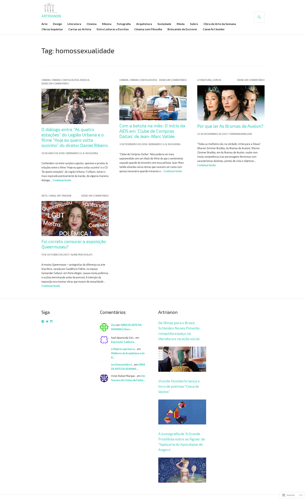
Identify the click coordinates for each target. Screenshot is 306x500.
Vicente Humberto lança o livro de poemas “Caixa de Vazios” (179, 386)
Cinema (92, 23)
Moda (181, 23)
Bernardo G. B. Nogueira (82, 153)
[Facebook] (42, 321)
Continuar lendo (62, 180)
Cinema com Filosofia (148, 29)
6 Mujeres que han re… (124, 349)
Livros (217, 80)
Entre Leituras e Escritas (113, 29)
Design (57, 23)
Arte (44, 23)
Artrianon (51, 16)
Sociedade (164, 23)
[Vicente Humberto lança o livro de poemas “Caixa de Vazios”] (182, 428)
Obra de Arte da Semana (219, 23)
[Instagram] (51, 321)
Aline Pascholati (81, 254)
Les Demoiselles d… (122, 364)
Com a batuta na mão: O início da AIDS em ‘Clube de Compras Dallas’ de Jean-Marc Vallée (152, 131)
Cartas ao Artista (79, 29)
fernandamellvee (241, 134)
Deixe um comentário (55, 83)
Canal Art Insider (214, 29)
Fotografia (124, 23)
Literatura (74, 23)
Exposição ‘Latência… (123, 342)
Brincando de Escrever (182, 29)
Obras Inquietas (52, 29)
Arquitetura (144, 23)
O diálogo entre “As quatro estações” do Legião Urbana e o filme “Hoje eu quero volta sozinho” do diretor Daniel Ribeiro (74, 137)
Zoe (113, 325)
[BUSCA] (259, 17)
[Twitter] (47, 321)
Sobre (194, 23)
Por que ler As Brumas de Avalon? (230, 126)
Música (106, 23)
